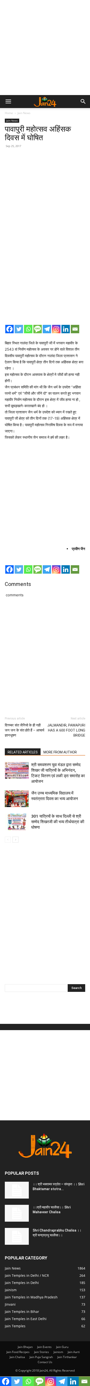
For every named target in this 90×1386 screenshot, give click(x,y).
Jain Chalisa (17, 1357)
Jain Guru (62, 1347)
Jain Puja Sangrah (41, 1357)
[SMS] (37, 329)
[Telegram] (47, 329)
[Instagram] (56, 329)
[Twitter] (19, 329)
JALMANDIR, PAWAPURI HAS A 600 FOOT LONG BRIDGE (66, 730)
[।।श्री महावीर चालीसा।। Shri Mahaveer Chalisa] (17, 1213)
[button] (8, 101)
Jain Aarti (74, 1352)
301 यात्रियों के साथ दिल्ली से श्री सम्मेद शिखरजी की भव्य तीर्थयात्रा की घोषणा (57, 822)
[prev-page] (8, 840)
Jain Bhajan (25, 1347)
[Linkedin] (65, 329)
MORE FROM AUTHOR (60, 752)
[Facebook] (9, 329)
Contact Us (45, 1362)
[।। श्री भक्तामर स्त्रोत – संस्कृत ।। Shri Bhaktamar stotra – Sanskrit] (17, 1190)
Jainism (58, 1352)
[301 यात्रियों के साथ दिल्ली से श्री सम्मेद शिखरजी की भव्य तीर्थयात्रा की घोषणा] (17, 822)
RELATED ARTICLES (23, 752)
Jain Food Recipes (18, 1352)
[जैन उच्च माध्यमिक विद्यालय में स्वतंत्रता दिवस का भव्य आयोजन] (17, 798)
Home (9, 113)
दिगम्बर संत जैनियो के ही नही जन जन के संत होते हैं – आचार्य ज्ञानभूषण (24, 730)
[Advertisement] (45, 47)
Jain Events (44, 1347)
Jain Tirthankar (67, 1357)
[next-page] (15, 840)
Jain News (24, 113)
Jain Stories (41, 1352)
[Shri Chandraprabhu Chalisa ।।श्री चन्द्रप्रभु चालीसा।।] (17, 1236)
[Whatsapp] (28, 329)
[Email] (75, 329)
